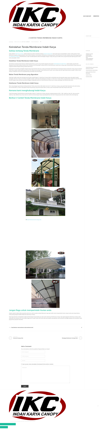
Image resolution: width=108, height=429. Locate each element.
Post (87, 57)
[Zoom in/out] (14, 424)
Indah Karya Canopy (19, 53)
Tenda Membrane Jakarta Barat (91, 70)
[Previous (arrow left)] (2, 427)
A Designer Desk (89, 76)
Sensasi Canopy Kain (48, 53)
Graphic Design (88, 74)
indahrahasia (18, 41)
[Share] (6, 424)
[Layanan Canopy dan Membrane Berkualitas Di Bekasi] (37, 16)
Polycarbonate (89, 56)
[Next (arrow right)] (6, 427)
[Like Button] (40, 41)
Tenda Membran (14, 327)
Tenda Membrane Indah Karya (60, 63)
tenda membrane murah (28, 327)
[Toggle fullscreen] (10, 424)
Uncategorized (89, 59)
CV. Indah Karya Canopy (14, 56)
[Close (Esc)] (2, 424)
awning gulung (89, 53)
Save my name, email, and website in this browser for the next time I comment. (37, 364)
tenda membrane (21, 327)
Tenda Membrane (35, 41)
